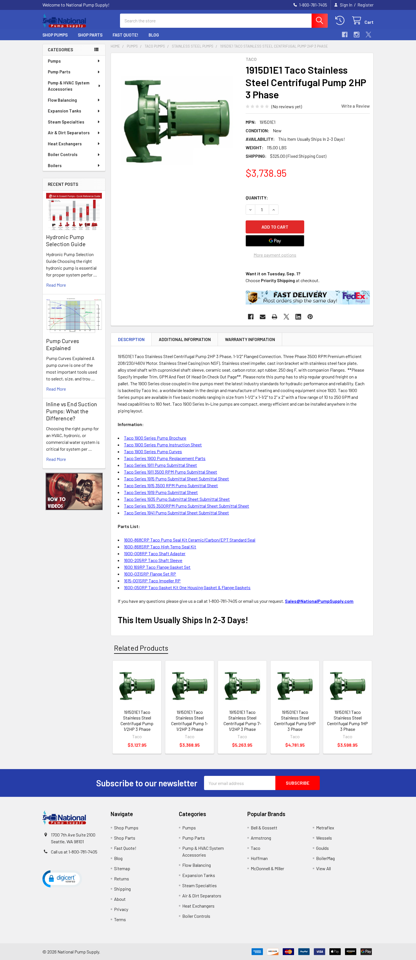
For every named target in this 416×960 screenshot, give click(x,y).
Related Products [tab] (141, 648)
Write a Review (355, 105)
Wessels (324, 837)
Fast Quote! (125, 34)
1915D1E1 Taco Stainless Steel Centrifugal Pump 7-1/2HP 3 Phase (242, 720)
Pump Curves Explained (62, 344)
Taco (255, 848)
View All (323, 868)
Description (131, 339)
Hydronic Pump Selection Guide (65, 240)
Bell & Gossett (264, 827)
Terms (120, 919)
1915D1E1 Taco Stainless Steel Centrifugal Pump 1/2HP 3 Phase (137, 720)
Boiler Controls (63, 154)
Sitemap (122, 868)
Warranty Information (250, 339)
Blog (154, 34)
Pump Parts (59, 71)
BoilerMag (325, 858)
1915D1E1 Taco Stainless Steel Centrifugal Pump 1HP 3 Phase (347, 720)
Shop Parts (90, 34)
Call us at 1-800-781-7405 (74, 851)
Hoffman (259, 858)
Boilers (55, 165)
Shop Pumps (55, 34)
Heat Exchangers (65, 143)
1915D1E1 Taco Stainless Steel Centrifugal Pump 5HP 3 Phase (295, 720)
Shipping (122, 888)
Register (365, 4)
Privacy (121, 909)
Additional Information (185, 339)
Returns (121, 878)
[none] (176, 118)
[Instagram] (356, 34)
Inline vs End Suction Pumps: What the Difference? (71, 411)
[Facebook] (345, 34)
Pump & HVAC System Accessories (68, 86)
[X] (368, 34)
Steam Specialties (66, 121)
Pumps (54, 60)
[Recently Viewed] (341, 20)
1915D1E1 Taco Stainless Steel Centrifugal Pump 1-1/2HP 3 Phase (189, 720)
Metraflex (325, 827)
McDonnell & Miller (267, 868)
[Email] (263, 317)
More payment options (275, 254)
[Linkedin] (298, 317)
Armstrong (261, 837)
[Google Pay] (275, 240)
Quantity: (257, 197)
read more (56, 285)
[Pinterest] (310, 317)
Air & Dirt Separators (69, 132)
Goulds (322, 848)
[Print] (274, 317)
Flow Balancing (62, 100)
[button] (74, 491)
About (120, 899)
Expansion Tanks (64, 110)
